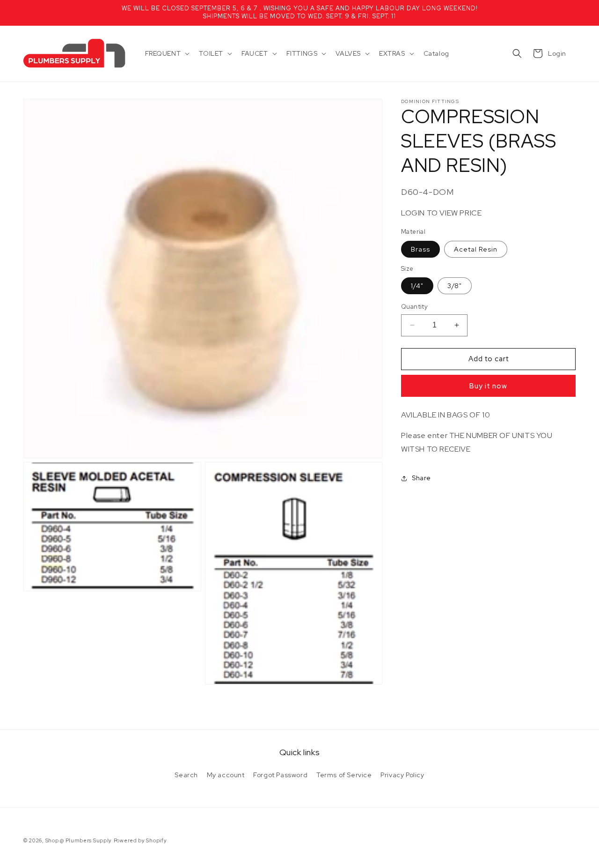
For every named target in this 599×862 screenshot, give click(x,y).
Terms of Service (344, 775)
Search (186, 775)
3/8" (454, 286)
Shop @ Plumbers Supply (78, 840)
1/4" (417, 286)
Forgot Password (280, 775)
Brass (420, 249)
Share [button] (421, 478)
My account (226, 775)
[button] (166, 53)
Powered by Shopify (140, 840)
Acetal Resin (475, 249)
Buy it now (488, 385)
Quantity (414, 307)
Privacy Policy (402, 775)
